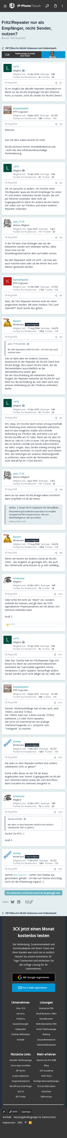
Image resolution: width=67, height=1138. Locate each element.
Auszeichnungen (21, 1023)
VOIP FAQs (46, 1075)
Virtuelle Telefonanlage (20, 1060)
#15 (60, 869)
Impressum (9, 1122)
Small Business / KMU (46, 1013)
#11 (60, 654)
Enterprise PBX (46, 1008)
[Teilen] (56, 83)
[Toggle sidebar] (62, 6)
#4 (61, 237)
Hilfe (19, 1122)
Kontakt (20, 1039)
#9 (61, 552)
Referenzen (46, 1096)
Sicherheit (46, 1091)
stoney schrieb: (15, 819)
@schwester (20, 874)
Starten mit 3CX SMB (46, 1060)
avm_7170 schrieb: (17, 343)
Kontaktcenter (46, 1018)
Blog (46, 1065)
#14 (60, 812)
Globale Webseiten (20, 1034)
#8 (61, 489)
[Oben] (25, 1122)
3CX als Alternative (46, 1086)
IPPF (15, 1111)
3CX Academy (46, 1070)
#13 (60, 757)
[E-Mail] (25, 902)
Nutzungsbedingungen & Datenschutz (35, 1117)
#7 (61, 417)
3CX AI (21, 1091)
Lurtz (6, 38)
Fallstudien (20, 1029)
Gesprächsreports (21, 1081)
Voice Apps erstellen (21, 1065)
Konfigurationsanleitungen (46, 1081)
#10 (60, 594)
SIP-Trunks (21, 1096)
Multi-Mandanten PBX (46, 1023)
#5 (61, 295)
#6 (61, 336)
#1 (61, 82)
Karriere (21, 1013)
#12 (60, 702)
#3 (61, 182)
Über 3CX (20, 1008)
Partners (20, 1018)
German (26, 1111)
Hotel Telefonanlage (46, 1029)
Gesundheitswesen (46, 1039)
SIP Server (20, 1070)
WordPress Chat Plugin (21, 1086)
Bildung (46, 1034)
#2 (61, 124)
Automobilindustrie (46, 1044)
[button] (5, 6)
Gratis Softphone (20, 1075)
